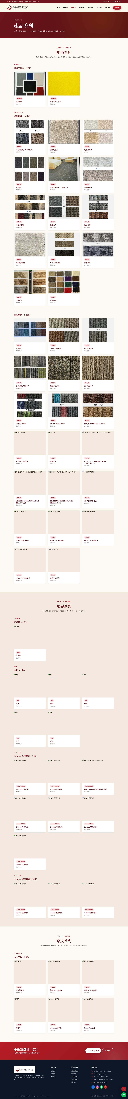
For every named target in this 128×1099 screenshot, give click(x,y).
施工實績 (99, 7)
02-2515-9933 (106, 1)
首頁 (58, 7)
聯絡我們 (107, 7)
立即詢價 (117, 7)
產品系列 (73, 7)
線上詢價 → (108, 1051)
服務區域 (90, 7)
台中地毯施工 (74, 1079)
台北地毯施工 (74, 1076)
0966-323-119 (117, 1)
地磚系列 (53, 1074)
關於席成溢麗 (74, 1071)
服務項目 (82, 7)
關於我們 (65, 7)
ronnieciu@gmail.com (100, 1074)
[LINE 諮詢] (123, 1094)
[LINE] (101, 1087)
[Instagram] (97, 1087)
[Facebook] (93, 1087)
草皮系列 (53, 1076)
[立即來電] (123, 1089)
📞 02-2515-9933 (93, 1051)
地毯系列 (53, 1071)
